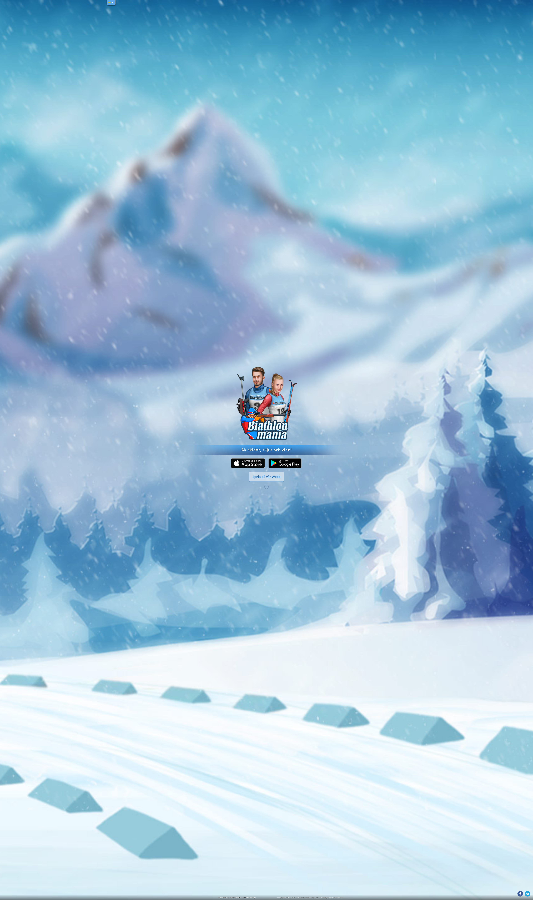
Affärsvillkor (223, 897)
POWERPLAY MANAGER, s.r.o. (307, 897)
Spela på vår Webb (266, 476)
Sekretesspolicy (235, 897)
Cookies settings (249, 897)
